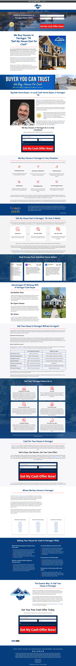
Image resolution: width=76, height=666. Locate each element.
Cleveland (20, 526)
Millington (56, 524)
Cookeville (20, 529)
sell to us (34, 223)
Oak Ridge (56, 527)
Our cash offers (32, 394)
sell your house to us (19, 348)
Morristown (56, 525)
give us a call (57, 603)
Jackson (38, 525)
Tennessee (35, 495)
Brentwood (20, 524)
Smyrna (56, 529)
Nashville (56, 526)
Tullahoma (56, 531)
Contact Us (44, 1)
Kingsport (38, 527)
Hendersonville (38, 524)
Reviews (37, 11)
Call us (25, 197)
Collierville (20, 527)
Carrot (45, 664)
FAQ (42, 11)
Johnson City (38, 526)
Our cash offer (13, 483)
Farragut (20, 530)
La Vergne (38, 529)
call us (57, 484)
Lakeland (38, 530)
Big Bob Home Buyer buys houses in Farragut (19, 495)
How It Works (31, 11)
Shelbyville (56, 528)
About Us (46, 11)
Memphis (56, 523)
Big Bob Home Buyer (18, 57)
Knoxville (38, 528)
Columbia (20, 528)
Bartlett (20, 523)
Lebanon (38, 531)
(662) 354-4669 (63, 484)
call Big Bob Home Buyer (56, 456)
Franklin (20, 531)
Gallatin (38, 522)
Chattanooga (20, 525)
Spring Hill (56, 530)
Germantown (38, 523)
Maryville (56, 522)
